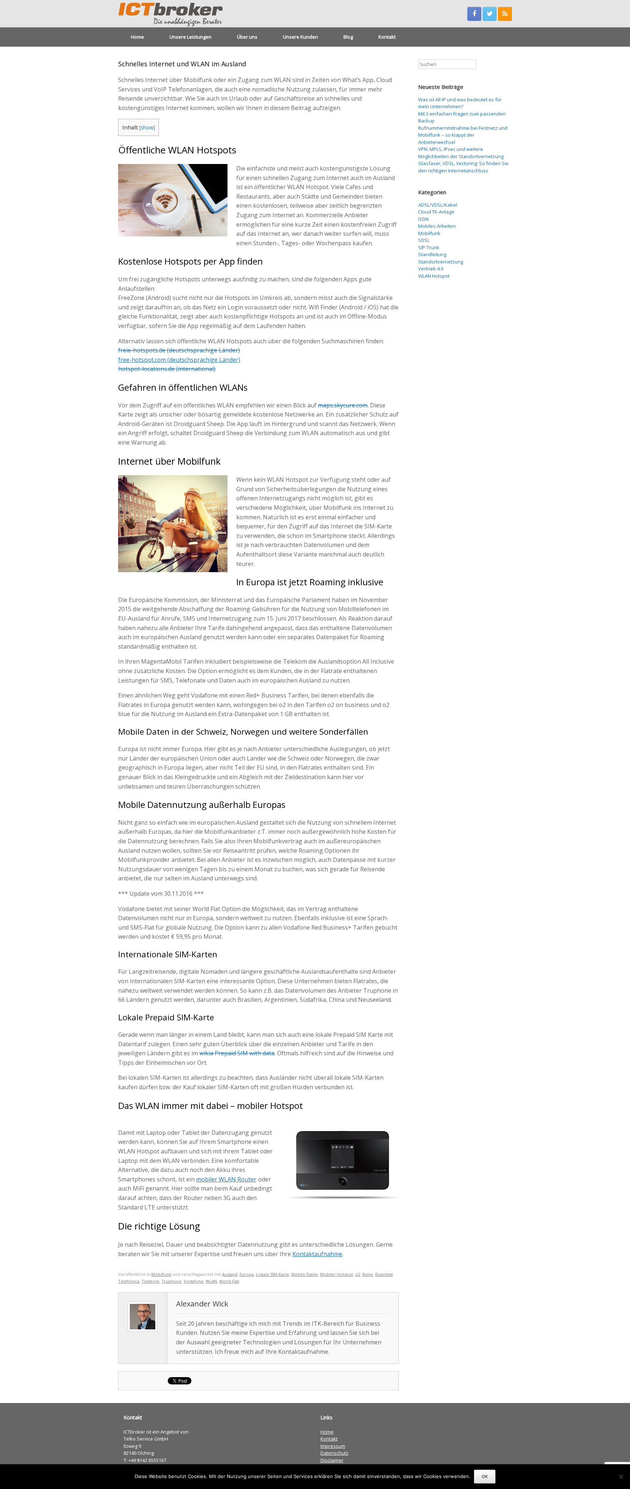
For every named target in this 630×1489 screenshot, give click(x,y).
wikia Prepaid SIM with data (237, 1053)
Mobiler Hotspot (336, 1274)
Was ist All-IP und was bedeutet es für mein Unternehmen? (460, 103)
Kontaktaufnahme (317, 1254)
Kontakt (387, 37)
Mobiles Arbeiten (437, 226)
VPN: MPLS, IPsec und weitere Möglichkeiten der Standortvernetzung (460, 153)
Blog (348, 37)
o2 (357, 1274)
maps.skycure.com (343, 405)
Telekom (150, 1281)
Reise (367, 1274)
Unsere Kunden (300, 37)
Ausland (229, 1274)
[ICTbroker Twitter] (490, 14)
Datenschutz (334, 1453)
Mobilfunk (161, 1274)
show (147, 127)
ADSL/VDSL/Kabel (437, 205)
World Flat (229, 1281)
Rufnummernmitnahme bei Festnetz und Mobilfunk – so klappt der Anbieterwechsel (463, 135)
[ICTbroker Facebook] (474, 14)
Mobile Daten (304, 1274)
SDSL (423, 240)
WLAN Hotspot (434, 276)
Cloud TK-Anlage (436, 211)
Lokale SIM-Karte (272, 1274)
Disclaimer (331, 1460)
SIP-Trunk (428, 247)
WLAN (211, 1281)
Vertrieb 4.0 (430, 268)
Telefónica (128, 1281)
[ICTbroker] (174, 13)
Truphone (172, 1281)
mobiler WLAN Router (226, 1179)
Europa (247, 1274)
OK (485, 1476)
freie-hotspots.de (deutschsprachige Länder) (179, 350)
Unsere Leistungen (190, 37)
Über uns (247, 37)
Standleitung (432, 254)
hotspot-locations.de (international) (166, 369)
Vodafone (193, 1281)
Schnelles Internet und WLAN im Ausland (182, 63)
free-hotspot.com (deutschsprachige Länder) (179, 360)
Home (137, 37)
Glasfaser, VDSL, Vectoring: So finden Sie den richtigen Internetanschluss (463, 167)
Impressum (332, 1446)
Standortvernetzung (440, 261)
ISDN (423, 219)
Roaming (384, 1274)
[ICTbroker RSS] (505, 14)
